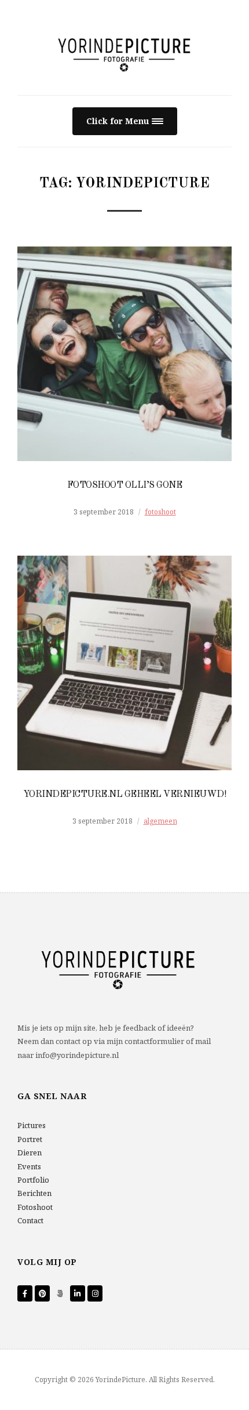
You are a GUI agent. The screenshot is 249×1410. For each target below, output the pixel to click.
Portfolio (33, 1180)
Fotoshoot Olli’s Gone (124, 485)
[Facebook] (24, 1293)
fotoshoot (160, 512)
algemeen (160, 821)
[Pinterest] (42, 1293)
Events (29, 1166)
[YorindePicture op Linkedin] (77, 1293)
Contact (30, 1220)
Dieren (29, 1152)
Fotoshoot (35, 1207)
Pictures (31, 1125)
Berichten (34, 1193)
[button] (124, 121)
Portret (29, 1139)
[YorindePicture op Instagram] (94, 1293)
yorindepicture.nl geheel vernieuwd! (124, 794)
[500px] (60, 1293)
